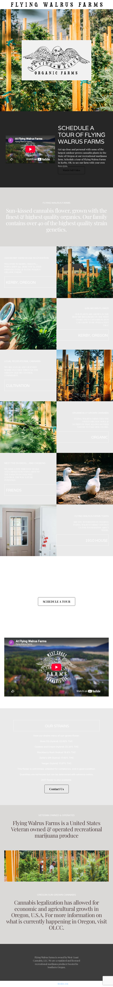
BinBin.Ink (63, 983)
